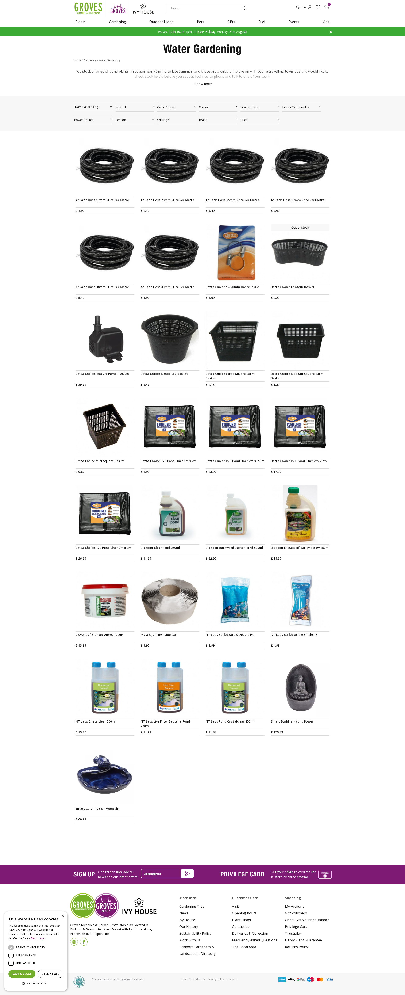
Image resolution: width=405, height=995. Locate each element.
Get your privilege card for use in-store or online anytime (293, 874)
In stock (121, 107)
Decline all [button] (50, 974)
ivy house (143, 8)
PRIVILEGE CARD (242, 874)
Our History (188, 926)
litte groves (117, 8)
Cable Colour (166, 107)
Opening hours (244, 913)
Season (121, 120)
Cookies (232, 979)
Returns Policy (296, 947)
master (320, 979)
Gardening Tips (191, 906)
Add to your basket (104, 190)
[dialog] (36, 951)
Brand (203, 120)
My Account (294, 906)
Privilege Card (296, 926)
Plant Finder (241, 920)
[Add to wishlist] (318, 7)
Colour (203, 107)
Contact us (240, 926)
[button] (35, 984)
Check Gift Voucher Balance (307, 920)
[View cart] (327, 7)
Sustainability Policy (195, 933)
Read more (38, 938)
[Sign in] (310, 8)
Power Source (84, 120)
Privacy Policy (216, 979)
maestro (310, 979)
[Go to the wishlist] (318, 7)
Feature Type (249, 107)
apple (291, 979)
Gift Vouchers (296, 913)
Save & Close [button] (21, 974)
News (183, 913)
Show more (203, 83)
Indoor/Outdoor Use (296, 107)
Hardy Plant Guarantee (303, 940)
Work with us (190, 940)
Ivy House (187, 920)
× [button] (62, 916)
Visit (235, 906)
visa (329, 979)
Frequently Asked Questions (254, 940)
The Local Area (244, 947)
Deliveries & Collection (250, 933)
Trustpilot (293, 933)
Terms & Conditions (192, 979)
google (301, 979)
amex (282, 979)
